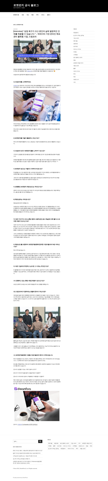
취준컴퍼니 (76, 32)
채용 (32, 14)
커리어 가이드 (76, 71)
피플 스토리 (76, 65)
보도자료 (75, 46)
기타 (74, 82)
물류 (74, 68)
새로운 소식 (76, 79)
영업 (74, 60)
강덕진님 (27, 424)
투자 (37, 14)
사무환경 (75, 54)
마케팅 (75, 52)
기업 (28, 14)
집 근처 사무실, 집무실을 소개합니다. (21, 458)
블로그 (48, 14)
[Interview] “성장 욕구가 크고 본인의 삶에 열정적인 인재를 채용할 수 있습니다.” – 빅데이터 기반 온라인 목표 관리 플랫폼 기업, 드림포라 (36, 34)
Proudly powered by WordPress (20, 477)
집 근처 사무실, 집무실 (78, 35)
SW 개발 (75, 41)
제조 (74, 76)
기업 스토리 (76, 38)
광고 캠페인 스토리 (77, 57)
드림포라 (29, 71)
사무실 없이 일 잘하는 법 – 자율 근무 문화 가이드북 (25, 456)
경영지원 (75, 43)
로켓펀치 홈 (16, 14)
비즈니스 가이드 (77, 49)
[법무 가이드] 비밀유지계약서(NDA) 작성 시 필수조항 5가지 (26, 453)
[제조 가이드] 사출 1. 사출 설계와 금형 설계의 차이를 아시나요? (27, 450)
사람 (23, 14)
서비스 (42, 14)
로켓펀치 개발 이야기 (78, 63)
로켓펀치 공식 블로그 (26, 5)
